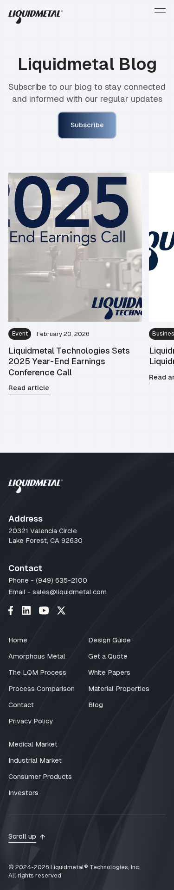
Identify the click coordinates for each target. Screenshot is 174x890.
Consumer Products (40, 776)
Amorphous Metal (36, 656)
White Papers (109, 672)
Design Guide (109, 640)
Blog (95, 705)
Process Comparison (41, 688)
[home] (35, 18)
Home (17, 640)
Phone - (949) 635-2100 (47, 580)
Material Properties (118, 688)
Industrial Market (35, 760)
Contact (21, 705)
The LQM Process (37, 672)
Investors (23, 793)
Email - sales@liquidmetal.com (57, 592)
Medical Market (33, 744)
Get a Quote (108, 656)
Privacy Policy (30, 721)
